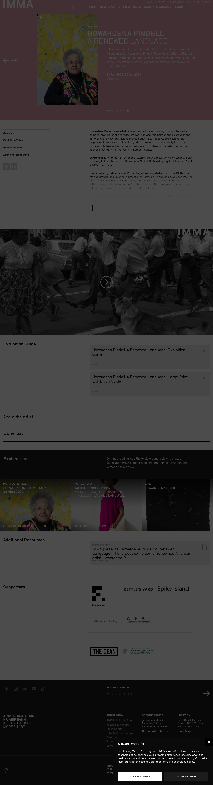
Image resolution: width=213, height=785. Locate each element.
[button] (209, 742)
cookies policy (185, 761)
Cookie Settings (186, 776)
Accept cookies (140, 776)
